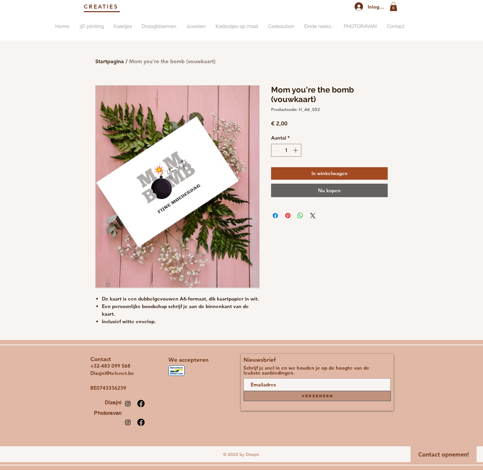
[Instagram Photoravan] (127, 422)
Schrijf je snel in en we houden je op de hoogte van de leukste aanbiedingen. (306, 370)
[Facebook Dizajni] (141, 403)
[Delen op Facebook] (275, 216)
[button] (393, 6)
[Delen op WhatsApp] (300, 216)
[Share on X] (313, 216)
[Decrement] (276, 150)
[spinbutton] (286, 150)
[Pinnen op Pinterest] (288, 216)
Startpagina (109, 61)
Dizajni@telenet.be (112, 373)
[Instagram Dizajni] (127, 403)
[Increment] (296, 150)
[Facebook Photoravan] (141, 422)
